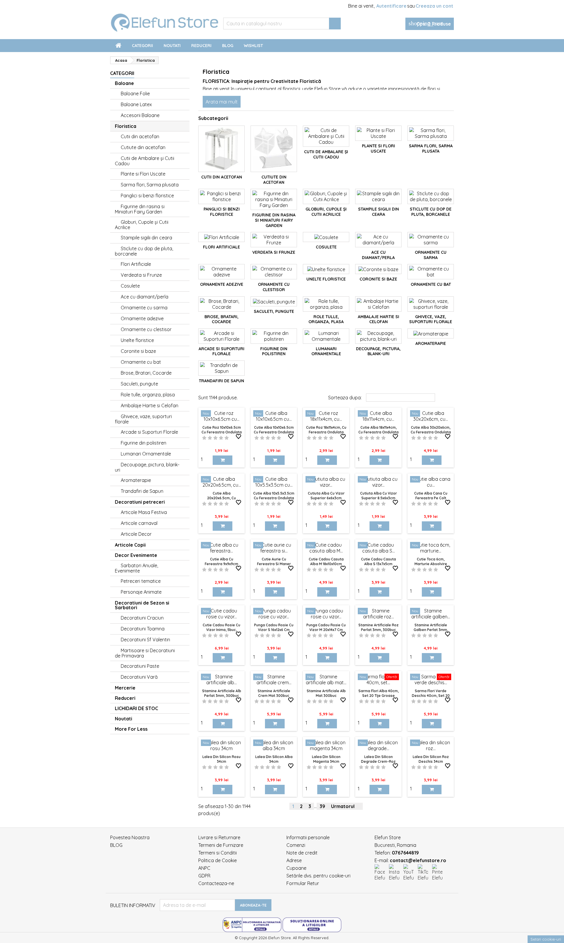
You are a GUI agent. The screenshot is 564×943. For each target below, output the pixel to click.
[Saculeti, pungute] (274, 301)
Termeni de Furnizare (220, 845)
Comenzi (295, 845)
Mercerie (125, 688)
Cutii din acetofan (140, 136)
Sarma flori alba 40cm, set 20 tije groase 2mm (378, 695)
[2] (210, 437)
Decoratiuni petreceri (140, 502)
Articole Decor (136, 534)
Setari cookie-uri (546, 939)
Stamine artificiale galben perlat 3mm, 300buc (431, 630)
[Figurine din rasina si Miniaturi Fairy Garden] (274, 199)
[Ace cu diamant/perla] (378, 239)
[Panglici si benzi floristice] (221, 196)
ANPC (204, 868)
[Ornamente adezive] (221, 271)
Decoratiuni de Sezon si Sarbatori (142, 605)
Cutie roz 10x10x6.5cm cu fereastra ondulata (222, 429)
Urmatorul (345, 806)
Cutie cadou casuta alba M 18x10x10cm (326, 561)
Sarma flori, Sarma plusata (150, 185)
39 (322, 806)
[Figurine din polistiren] (274, 336)
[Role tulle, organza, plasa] (326, 304)
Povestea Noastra (130, 837)
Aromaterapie (136, 480)
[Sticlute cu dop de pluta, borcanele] (430, 196)
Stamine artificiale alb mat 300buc (326, 693)
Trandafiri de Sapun (142, 491)
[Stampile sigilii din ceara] (378, 196)
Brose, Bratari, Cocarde (146, 373)
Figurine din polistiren (143, 443)
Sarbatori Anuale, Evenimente (136, 568)
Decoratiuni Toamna (142, 629)
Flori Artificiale (136, 264)
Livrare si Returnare (219, 837)
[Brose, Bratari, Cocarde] (221, 304)
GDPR (204, 876)
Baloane (124, 83)
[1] (204, 437)
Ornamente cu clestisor (146, 329)
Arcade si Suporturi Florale (149, 432)
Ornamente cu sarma (144, 308)
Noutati (172, 45)
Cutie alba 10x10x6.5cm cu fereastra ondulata (274, 429)
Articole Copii (130, 545)
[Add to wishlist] (238, 437)
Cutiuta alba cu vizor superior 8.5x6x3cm (378, 495)
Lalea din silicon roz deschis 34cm (431, 759)
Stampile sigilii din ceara (146, 238)
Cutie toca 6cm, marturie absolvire (430, 561)
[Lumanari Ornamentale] (326, 336)
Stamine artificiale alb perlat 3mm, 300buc (221, 693)
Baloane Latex (136, 104)
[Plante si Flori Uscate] (378, 133)
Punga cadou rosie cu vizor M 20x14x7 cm (326, 627)
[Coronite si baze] (378, 269)
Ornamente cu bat (141, 362)
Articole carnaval (139, 523)
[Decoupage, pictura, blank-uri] (378, 336)
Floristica (125, 126)
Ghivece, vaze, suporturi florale (143, 419)
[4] (221, 437)
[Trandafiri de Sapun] (221, 368)
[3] (215, 437)
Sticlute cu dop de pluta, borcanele (144, 251)
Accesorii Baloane (140, 115)
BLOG (116, 845)
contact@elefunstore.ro (418, 860)
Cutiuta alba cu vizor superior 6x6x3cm (326, 495)
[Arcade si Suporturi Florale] (221, 336)
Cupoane (296, 868)
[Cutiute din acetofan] (274, 149)
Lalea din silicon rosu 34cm (221, 759)
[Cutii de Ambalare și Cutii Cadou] (326, 136)
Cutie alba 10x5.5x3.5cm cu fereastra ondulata (273, 495)
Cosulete (130, 286)
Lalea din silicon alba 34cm (274, 759)
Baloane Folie (135, 93)
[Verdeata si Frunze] (274, 239)
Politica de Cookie (217, 860)
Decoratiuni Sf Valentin (145, 639)
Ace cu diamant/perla (144, 297)
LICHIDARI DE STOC (136, 708)
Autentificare (391, 6)
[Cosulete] (326, 237)
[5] (226, 437)
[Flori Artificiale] (221, 237)
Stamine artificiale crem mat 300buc (274, 693)
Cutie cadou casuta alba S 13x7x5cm (378, 561)
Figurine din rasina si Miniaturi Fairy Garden (139, 209)
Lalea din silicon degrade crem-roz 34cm (378, 761)
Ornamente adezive (142, 318)
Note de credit (302, 853)
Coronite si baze (138, 351)
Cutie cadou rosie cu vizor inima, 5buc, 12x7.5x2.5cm (221, 630)
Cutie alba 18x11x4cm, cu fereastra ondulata (378, 429)
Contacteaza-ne (216, 883)
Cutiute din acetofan (143, 147)
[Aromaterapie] (430, 333)
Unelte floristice (137, 340)
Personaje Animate (141, 592)
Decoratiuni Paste (140, 666)
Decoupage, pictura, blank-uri (147, 467)
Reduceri (201, 45)
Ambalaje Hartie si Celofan (149, 405)
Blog (227, 45)
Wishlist (253, 45)
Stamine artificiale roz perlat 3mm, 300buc (378, 627)
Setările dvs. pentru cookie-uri (318, 876)
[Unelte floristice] (326, 269)
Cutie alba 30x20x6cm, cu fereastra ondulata (431, 429)
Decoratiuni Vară (139, 677)
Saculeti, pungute (139, 384)
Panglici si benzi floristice (147, 195)
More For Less (131, 729)
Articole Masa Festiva (144, 512)
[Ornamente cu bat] (430, 271)
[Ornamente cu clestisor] (274, 271)
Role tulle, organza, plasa (148, 395)
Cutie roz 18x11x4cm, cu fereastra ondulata (326, 429)
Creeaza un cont (434, 6)
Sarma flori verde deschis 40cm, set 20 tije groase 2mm (431, 695)
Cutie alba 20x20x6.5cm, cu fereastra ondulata (221, 498)
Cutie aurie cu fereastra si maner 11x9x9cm (274, 564)
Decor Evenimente (136, 555)
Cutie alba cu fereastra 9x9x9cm (221, 561)
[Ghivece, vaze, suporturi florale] (430, 304)
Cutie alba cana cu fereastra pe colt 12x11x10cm (430, 498)
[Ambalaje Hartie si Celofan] (378, 304)
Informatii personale (308, 837)
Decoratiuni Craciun (142, 618)
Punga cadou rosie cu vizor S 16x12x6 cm (273, 627)
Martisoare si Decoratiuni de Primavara (145, 653)
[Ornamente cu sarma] (430, 239)
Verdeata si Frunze (141, 275)
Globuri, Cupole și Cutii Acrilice (141, 224)
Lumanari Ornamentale (146, 454)
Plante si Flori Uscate (143, 174)
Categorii (142, 45)
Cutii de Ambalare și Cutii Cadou (144, 160)
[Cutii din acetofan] (221, 149)
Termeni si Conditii (217, 853)
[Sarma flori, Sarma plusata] (430, 133)
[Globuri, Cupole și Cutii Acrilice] (326, 196)
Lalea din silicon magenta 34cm (326, 759)
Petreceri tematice (141, 581)
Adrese (294, 860)
